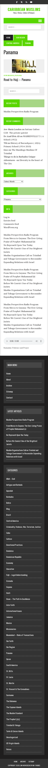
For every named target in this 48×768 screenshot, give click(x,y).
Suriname (10, 695)
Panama (18, 75)
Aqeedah (9, 490)
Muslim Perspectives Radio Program (21, 111)
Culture (9, 538)
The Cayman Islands (13, 707)
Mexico (9, 622)
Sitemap (9, 391)
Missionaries (11, 628)
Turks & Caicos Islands (14, 731)
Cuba (8, 532)
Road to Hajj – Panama (17, 79)
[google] (26, 1)
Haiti (8, 592)
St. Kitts (9, 671)
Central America (12, 43)
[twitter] (21, 1)
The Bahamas (11, 701)
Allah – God (10, 478)
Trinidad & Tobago (13, 725)
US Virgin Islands (12, 743)
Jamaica (9, 616)
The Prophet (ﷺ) (13, 719)
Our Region (20, 37)
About (8, 379)
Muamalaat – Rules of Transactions (20, 634)
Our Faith (9, 641)
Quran (8, 659)
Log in (7, 217)
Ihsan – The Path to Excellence (18, 598)
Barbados (9, 496)
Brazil (8, 514)
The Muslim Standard (14, 713)
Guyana (9, 586)
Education (10, 568)
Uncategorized (12, 737)
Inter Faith (10, 604)
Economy (9, 562)
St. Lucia (9, 677)
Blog (8, 508)
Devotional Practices (14, 544)
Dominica (9, 550)
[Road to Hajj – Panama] (24, 71)
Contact (9, 397)
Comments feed (11, 224)
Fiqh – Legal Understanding (16, 574)
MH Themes (36, 765)
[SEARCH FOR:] (24, 26)
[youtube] (31, 1)
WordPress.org (11, 227)
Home (8, 373)
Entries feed (9, 220)
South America (12, 665)
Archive (9, 385)
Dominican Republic (13, 556)
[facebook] (17, 1)
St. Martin (10, 683)
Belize (8, 502)
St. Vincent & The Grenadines (17, 689)
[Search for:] (24, 91)
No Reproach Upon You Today (18, 245)
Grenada (9, 580)
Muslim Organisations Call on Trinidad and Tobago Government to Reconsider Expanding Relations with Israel (23, 259)
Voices (8, 749)
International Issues (14, 610)
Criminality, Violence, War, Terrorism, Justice (23, 526)
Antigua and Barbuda (14, 484)
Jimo (6, 149)
